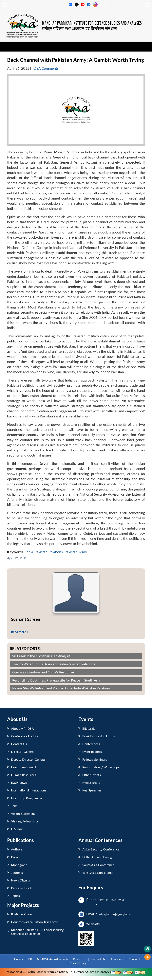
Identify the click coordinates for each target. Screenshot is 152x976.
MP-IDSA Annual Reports (52, 959)
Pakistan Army (76, 552)
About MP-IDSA (22, 728)
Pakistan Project (22, 914)
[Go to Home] (147, 949)
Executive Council (23, 767)
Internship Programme (26, 798)
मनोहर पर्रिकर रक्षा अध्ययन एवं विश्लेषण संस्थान (79, 28)
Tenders (18, 959)
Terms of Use (98, 959)
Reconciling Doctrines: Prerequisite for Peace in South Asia (56, 680)
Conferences (91, 744)
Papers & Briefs (21, 888)
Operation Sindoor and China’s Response (43, 672)
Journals (17, 872)
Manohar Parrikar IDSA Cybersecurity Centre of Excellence (37, 931)
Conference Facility (24, 736)
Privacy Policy (78, 963)
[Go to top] (147, 957)
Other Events (91, 775)
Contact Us (19, 744)
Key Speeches (91, 790)
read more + (19, 632)
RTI (30, 959)
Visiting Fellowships (25, 821)
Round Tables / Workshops (100, 767)
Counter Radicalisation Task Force (34, 922)
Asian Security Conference (100, 849)
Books (15, 857)
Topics (15, 895)
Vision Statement (23, 813)
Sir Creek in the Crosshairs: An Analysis (41, 656)
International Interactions (28, 790)
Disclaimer (117, 959)
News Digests (20, 880)
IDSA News (19, 782)
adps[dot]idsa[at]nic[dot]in (115, 914)
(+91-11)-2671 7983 (111, 900)
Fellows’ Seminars (94, 759)
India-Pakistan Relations (44, 552)
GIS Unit (17, 829)
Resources (79, 959)
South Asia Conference (98, 865)
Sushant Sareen (25, 619)
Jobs (14, 806)
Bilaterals (88, 728)
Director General (22, 751)
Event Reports (92, 751)
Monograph (19, 865)
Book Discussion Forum (98, 736)
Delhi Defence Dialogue (98, 857)
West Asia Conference (97, 872)
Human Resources (23, 775)
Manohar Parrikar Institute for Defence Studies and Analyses (92, 23)
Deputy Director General (28, 759)
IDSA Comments (46, 68)
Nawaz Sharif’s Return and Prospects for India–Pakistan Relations (61, 688)
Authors (16, 849)
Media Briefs (91, 782)
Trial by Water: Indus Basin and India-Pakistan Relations (53, 664)
